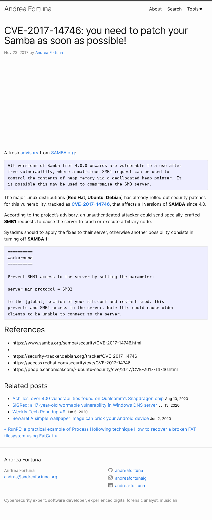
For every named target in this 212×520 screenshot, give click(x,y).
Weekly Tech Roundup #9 (38, 411)
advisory (29, 152)
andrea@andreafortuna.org (30, 476)
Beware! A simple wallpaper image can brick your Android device (80, 418)
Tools (192, 9)
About (155, 9)
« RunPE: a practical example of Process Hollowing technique (68, 429)
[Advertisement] (106, 102)
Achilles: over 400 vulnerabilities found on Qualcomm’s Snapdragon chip (88, 398)
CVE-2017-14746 (90, 204)
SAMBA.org (63, 152)
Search (174, 9)
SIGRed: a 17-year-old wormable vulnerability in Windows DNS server (84, 405)
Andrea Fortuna (27, 8)
